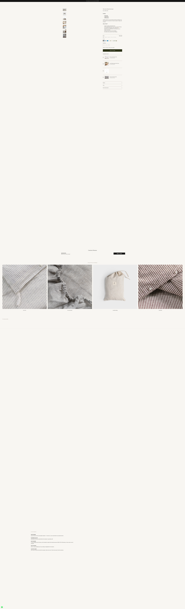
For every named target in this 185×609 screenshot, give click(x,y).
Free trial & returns (106, 87)
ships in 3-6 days (112, 50)
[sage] (114, 40)
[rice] (113, 40)
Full (103, 37)
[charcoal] (103, 40)
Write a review (119, 253)
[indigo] (107, 40)
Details (104, 82)
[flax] (116, 40)
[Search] (180, 3)
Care (103, 85)
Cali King (114, 37)
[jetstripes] (109, 40)
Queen (106, 37)
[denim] (104, 40)
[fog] (106, 40)
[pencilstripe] (110, 40)
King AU (109, 37)
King (111, 37)
